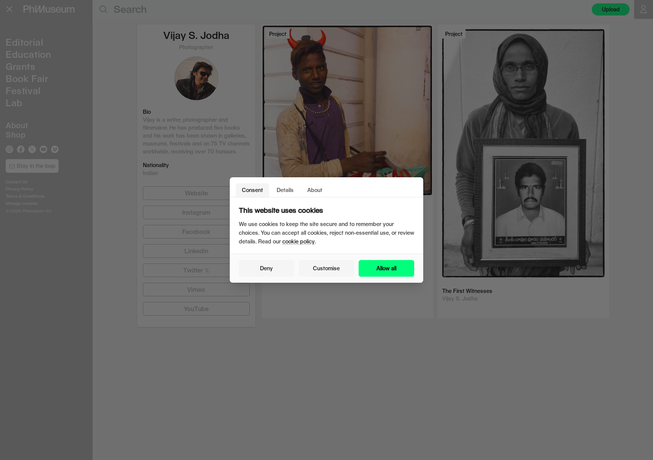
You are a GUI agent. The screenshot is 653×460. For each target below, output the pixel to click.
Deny (266, 268)
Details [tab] (285, 190)
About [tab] (314, 190)
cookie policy (298, 241)
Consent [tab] (252, 190)
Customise (326, 268)
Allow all (386, 268)
